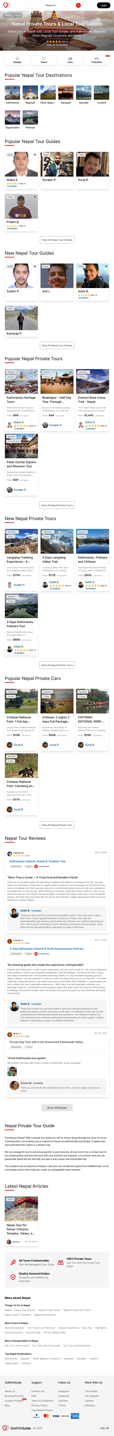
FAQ (33, 1395)
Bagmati (25, 1358)
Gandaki (81, 1358)
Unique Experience (68, 1327)
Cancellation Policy (42, 1410)
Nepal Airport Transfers (18, 1314)
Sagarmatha (11, 1363)
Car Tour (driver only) (17, 1345)
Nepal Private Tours (49, 1310)
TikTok (62, 1405)
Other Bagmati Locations (47, 1358)
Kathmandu (11, 1358)
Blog (7, 1405)
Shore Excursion (14, 1332)
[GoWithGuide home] (6, 5)
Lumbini (93, 1358)
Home (8, 15)
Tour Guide (91, 1391)
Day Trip (87, 1327)
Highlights (100, 1327)
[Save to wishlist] (35, 154)
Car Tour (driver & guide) (46, 1345)
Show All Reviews (57, 1107)
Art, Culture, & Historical (41, 1327)
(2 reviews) (38, 1083)
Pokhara (26, 1363)
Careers (89, 1400)
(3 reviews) (36, 910)
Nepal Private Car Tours (77, 1310)
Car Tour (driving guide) (76, 1345)
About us (10, 1391)
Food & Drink (33, 1332)
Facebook (63, 1395)
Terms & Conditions (42, 1400)
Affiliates (90, 1405)
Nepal (8, 1310)
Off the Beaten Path (55, 1332)
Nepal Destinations (45, 1314)
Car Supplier (92, 1395)
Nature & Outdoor (15, 1327)
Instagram (63, 1391)
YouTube (63, 1400)
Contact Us (37, 1391)
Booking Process (14, 1395)
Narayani (69, 1358)
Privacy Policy (39, 1405)
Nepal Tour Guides (24, 1310)
